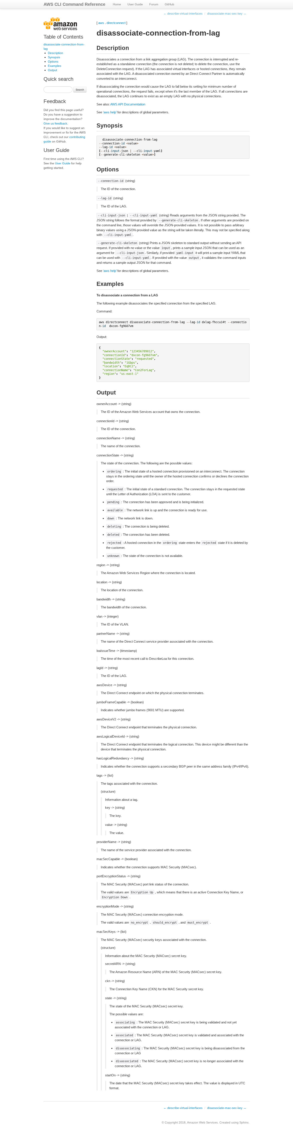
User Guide (135, 4)
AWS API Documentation (127, 104)
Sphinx (244, 1122)
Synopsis (54, 57)
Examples (54, 66)
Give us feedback (55, 123)
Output (52, 70)
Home (117, 4)
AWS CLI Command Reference (74, 4)
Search (80, 89)
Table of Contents (63, 37)
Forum (153, 4)
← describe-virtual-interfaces (182, 13)
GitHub (169, 4)
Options (53, 61)
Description (55, 53)
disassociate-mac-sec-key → (226, 13)
